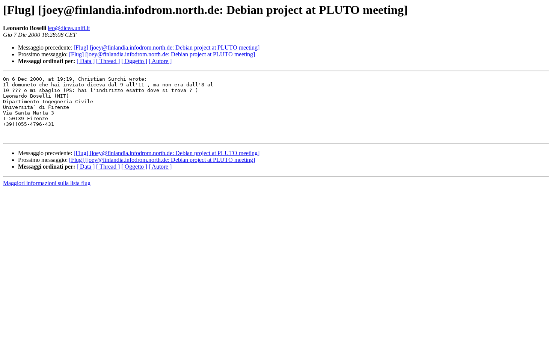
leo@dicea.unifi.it (69, 28)
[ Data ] (86, 61)
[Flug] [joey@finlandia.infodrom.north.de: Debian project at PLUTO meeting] (166, 47)
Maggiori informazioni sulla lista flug (46, 183)
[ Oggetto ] (134, 61)
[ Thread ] (108, 61)
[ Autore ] (160, 61)
